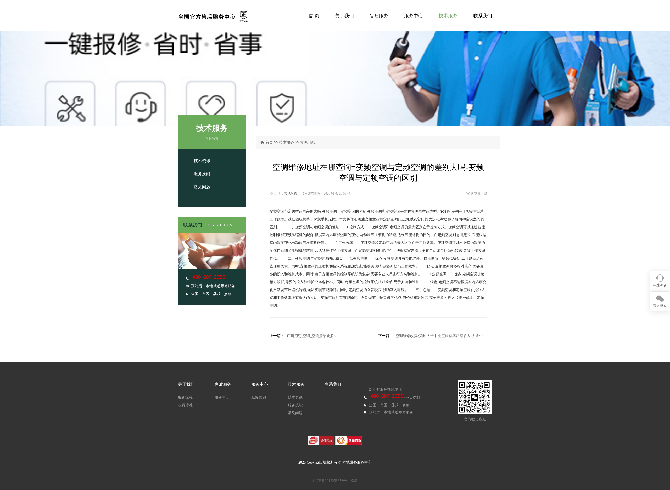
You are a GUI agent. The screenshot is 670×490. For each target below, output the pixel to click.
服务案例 (258, 397)
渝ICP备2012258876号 (329, 481)
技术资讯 (202, 160)
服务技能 (202, 174)
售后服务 (379, 15)
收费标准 (185, 405)
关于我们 (344, 15)
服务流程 (185, 397)
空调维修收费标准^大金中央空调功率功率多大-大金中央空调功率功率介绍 (455, 336)
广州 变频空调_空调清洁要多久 (312, 336)
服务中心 (413, 15)
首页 (269, 142)
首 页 (314, 15)
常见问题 (202, 187)
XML (354, 481)
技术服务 (448, 15)
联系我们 (482, 15)
